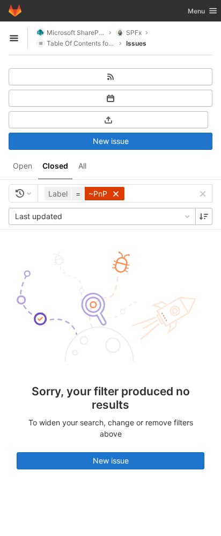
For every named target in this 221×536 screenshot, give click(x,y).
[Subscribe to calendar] (110, 98)
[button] (86, 193)
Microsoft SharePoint (76, 32)
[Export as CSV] (108, 119)
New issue (111, 141)
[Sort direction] (203, 216)
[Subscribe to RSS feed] (110, 76)
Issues (136, 43)
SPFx (134, 32)
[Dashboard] (15, 11)
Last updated (38, 216)
